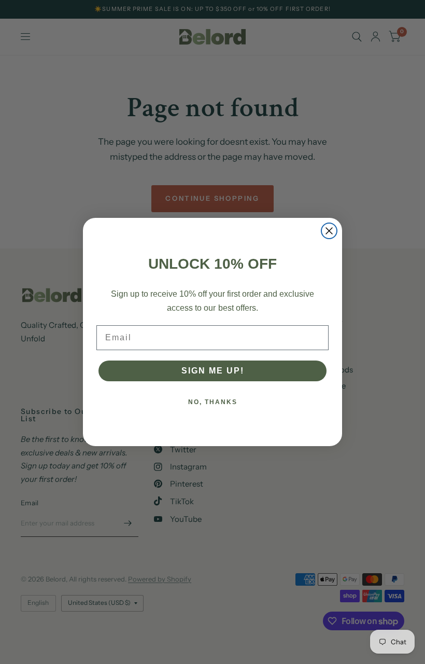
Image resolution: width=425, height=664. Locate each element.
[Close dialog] (329, 231)
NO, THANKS (212, 402)
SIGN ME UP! (212, 370)
